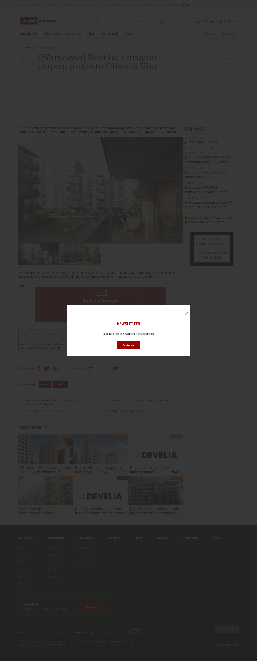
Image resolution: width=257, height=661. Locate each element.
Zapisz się (128, 345)
